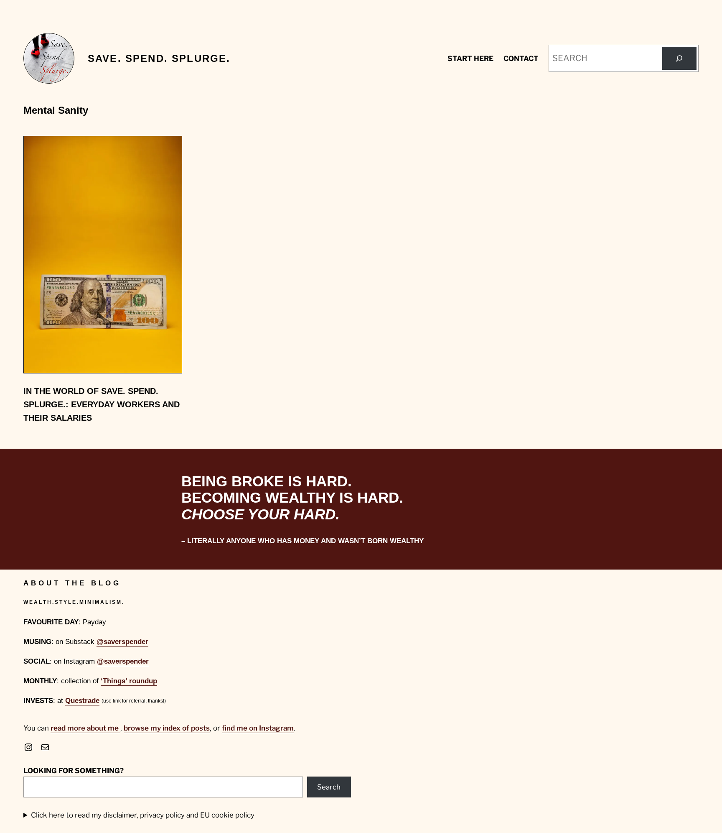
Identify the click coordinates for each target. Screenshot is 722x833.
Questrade (82, 701)
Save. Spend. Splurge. (159, 58)
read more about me (85, 728)
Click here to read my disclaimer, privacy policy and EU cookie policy (142, 815)
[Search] (679, 58)
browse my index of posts (167, 728)
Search (329, 787)
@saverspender (122, 642)
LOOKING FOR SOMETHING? (73, 771)
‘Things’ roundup (129, 681)
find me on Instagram (258, 728)
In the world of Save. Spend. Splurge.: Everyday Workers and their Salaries (101, 404)
